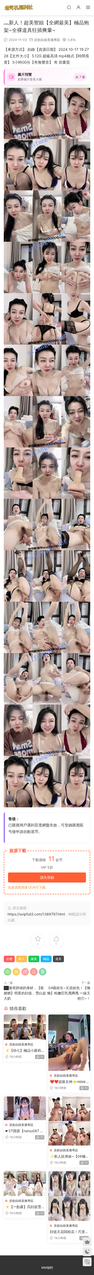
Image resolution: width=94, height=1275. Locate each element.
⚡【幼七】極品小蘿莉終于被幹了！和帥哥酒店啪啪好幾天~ (24, 1050)
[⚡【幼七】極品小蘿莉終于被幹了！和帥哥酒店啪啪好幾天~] (25, 1027)
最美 (34, 959)
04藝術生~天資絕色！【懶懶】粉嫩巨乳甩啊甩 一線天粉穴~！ (68, 993)
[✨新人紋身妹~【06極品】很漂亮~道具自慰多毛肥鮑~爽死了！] (69, 1121)
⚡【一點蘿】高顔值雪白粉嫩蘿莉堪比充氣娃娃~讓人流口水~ (24, 1207)
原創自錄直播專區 (47, 40)
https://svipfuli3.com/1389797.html (36, 914)
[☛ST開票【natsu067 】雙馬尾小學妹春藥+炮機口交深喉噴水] (25, 1108)
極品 (46, 959)
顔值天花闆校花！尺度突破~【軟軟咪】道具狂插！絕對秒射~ (69, 1231)
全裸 (9, 959)
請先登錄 (47, 877)
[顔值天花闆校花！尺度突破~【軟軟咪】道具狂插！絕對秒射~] (69, 1196)
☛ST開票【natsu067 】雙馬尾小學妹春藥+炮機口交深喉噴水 (24, 1131)
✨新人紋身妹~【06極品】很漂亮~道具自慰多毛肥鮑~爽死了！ (68, 1156)
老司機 (19, 7)
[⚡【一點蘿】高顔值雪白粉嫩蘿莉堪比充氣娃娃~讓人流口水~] (25, 1183)
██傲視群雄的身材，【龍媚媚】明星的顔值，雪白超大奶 (25, 993)
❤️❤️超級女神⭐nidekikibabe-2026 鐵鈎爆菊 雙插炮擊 (69, 1081)
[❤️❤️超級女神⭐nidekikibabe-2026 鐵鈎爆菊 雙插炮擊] (69, 1043)
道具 (58, 959)
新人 (22, 959)
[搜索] (69, 7)
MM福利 (47, 1267)
